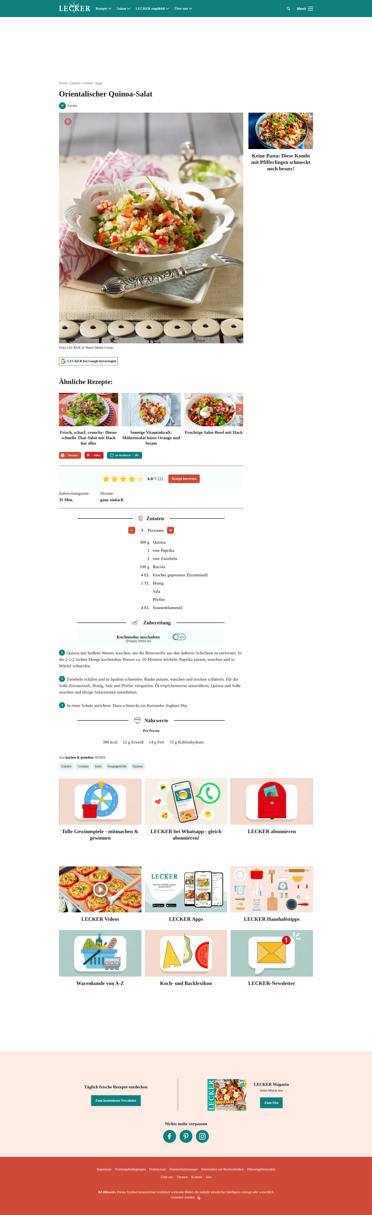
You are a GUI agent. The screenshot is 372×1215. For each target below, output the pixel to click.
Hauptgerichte (117, 766)
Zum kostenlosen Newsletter (115, 1100)
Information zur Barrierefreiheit (222, 1169)
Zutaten (75, 83)
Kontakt (196, 1177)
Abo (209, 1177)
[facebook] (169, 1136)
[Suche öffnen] (288, 8)
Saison (121, 8)
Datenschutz (157, 1169)
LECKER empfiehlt (150, 8)
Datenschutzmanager (183, 1169)
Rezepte (101, 8)
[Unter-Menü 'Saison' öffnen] (128, 8)
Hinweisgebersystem (261, 1169)
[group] (151, 419)
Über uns (181, 8)
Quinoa (138, 766)
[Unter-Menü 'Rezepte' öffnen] (110, 8)
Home (63, 83)
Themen (182, 1177)
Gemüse (87, 83)
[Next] (239, 409)
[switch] (179, 637)
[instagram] (202, 1136)
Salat (98, 83)
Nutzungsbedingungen (130, 1169)
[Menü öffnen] (310, 8)
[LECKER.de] (74, 9)
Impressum (104, 1169)
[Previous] (63, 409)
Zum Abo (271, 1103)
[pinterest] (186, 1136)
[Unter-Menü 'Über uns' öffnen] (190, 8)
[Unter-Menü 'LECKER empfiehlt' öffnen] (167, 8)
